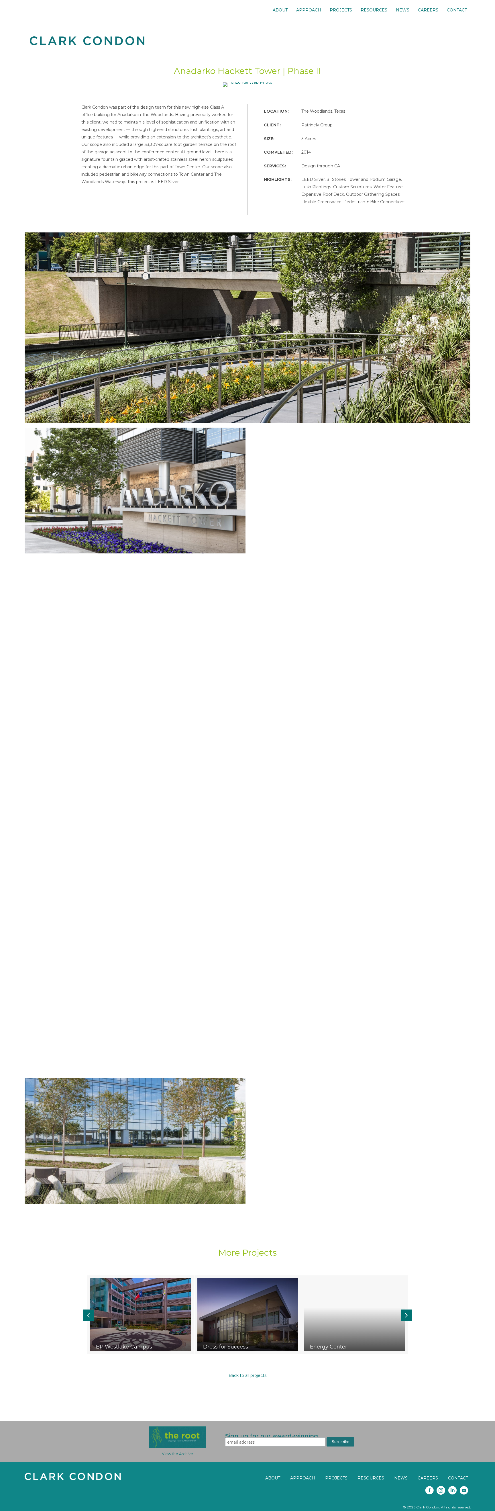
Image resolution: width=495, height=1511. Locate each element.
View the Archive (177, 1453)
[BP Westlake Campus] (140, 1314)
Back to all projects (247, 1375)
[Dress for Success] (247, 1314)
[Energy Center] (354, 1314)
